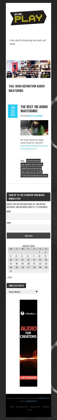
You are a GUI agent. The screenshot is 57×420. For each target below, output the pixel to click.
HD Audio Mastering (33, 160)
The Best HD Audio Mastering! (34, 108)
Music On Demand (35, 115)
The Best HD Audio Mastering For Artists (34, 175)
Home (12, 407)
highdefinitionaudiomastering (31, 168)
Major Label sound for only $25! (31, 172)
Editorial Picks (35, 407)
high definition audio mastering (31, 164)
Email (9, 222)
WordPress (42, 398)
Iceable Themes (32, 401)
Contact (29, 410)
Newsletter (46, 407)
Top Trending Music (22, 407)
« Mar (9, 277)
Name (9, 211)
